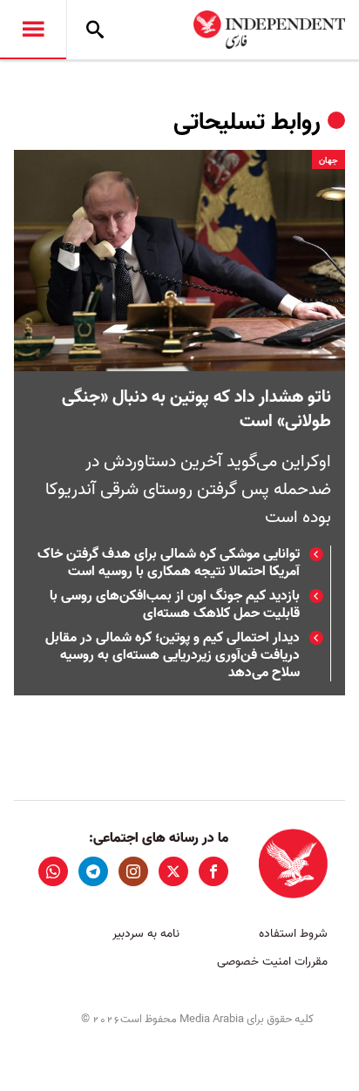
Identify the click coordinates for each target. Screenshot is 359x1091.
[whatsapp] (53, 871)
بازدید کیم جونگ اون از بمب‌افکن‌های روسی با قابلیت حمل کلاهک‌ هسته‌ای (175, 604)
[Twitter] (173, 871)
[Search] (95, 29)
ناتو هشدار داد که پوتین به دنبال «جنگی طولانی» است (196, 409)
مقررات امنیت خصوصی (272, 962)
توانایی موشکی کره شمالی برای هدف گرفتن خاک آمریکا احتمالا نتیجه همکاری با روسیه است (168, 563)
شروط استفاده (293, 934)
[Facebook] (213, 871)
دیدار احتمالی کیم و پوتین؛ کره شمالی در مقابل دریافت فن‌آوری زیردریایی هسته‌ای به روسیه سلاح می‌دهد (172, 655)
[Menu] (33, 29)
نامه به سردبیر (146, 934)
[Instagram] (133, 871)
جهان (328, 160)
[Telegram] (93, 871)
